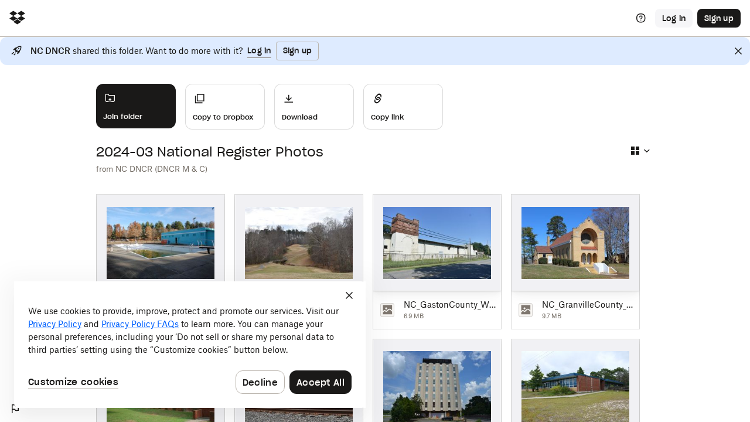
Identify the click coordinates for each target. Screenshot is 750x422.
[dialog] (190, 344)
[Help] (641, 18)
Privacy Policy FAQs (140, 324)
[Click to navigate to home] (17, 18)
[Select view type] (640, 150)
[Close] (738, 51)
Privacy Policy (54, 324)
